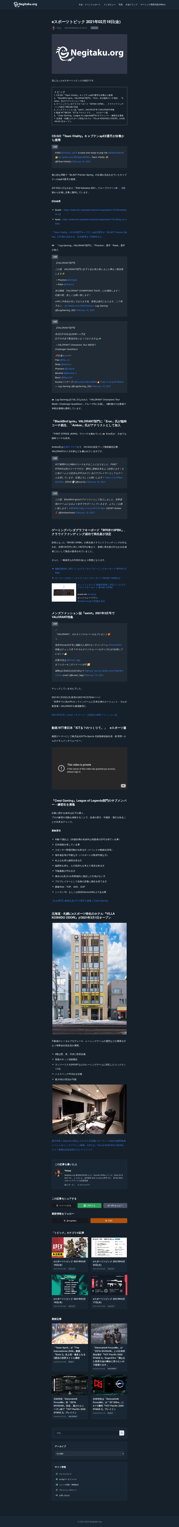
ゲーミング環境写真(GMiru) (153, 4)
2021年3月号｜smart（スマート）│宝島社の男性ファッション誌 (84, 714)
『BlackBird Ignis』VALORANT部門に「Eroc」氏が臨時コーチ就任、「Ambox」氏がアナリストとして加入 (88, 99)
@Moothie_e (70, 373)
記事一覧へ (71, 1184)
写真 (121, 4)
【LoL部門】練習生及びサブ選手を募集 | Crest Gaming (80, 900)
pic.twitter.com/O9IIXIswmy (78, 305)
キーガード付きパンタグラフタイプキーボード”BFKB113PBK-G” (88, 578)
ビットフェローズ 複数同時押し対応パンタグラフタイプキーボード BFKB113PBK (102, 586)
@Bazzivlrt (66, 377)
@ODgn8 (72, 279)
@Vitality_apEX (69, 152)
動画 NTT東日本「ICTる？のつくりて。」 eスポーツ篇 (82, 112)
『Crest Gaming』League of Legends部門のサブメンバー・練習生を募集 (90, 115)
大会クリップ (132, 4)
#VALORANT (115, 644)
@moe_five (92, 670)
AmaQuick (92, 594)
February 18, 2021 (81, 161)
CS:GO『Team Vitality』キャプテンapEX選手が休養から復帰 (84, 95)
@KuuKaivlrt (80, 381)
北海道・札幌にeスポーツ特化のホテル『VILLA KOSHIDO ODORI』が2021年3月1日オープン (89, 120)
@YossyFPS (85, 1184)
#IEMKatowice (115, 152)
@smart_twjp (73, 659)
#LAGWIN (92, 381)
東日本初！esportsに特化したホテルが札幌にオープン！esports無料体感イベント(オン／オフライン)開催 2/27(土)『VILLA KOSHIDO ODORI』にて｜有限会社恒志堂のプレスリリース (89, 1145)
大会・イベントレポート (90, 4)
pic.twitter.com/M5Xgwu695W (73, 157)
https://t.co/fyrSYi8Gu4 (111, 381)
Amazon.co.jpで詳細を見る (91, 600)
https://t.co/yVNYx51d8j (91, 508)
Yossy (68, 1170)
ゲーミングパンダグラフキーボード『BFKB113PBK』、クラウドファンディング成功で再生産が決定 (89, 105)
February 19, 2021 (85, 310)
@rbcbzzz (69, 284)
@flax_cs (65, 359)
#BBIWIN (74, 508)
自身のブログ (70, 446)
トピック (94, 28)
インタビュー (110, 4)
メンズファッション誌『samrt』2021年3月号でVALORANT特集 (85, 109)
